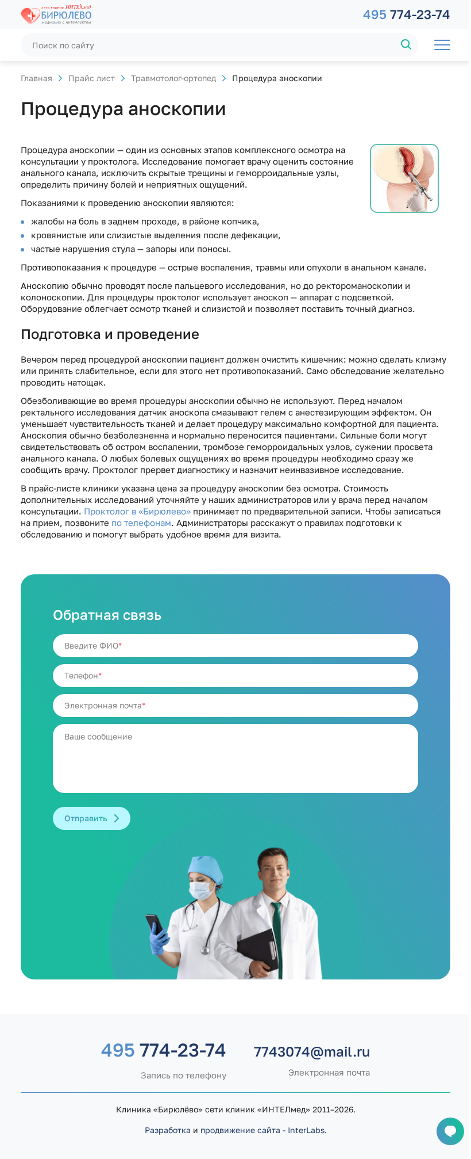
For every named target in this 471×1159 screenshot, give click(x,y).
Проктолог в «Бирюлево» (137, 511)
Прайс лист (91, 78)
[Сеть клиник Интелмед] (186, 14)
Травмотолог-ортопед (173, 78)
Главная (36, 78)
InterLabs (306, 1130)
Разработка (168, 1130)
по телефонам (141, 522)
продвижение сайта (240, 1130)
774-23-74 (406, 14)
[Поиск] (406, 44)
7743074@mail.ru (312, 1051)
